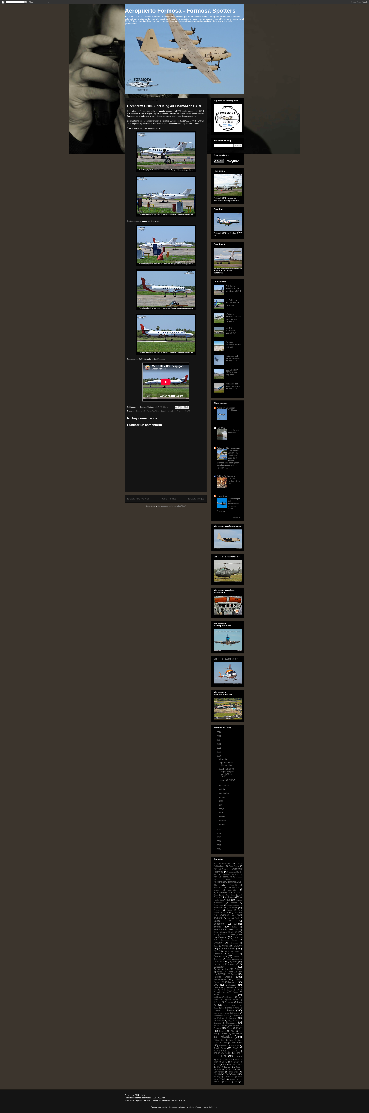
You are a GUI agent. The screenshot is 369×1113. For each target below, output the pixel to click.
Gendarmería (220, 979)
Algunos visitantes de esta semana (233, 344)
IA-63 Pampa (232, 992)
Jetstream (229, 1002)
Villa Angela (218, 1077)
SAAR (216, 1051)
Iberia (216, 994)
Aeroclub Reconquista (223, 877)
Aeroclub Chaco (221, 869)
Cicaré (216, 946)
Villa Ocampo (230, 1077)
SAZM (227, 1060)
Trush (219, 1069)
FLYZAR (222, 974)
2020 (219, 756)
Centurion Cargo (229, 940)
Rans (225, 1043)
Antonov (217, 910)
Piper (239, 1028)
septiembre (224, 793)
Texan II (239, 1067)
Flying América (152, 411)
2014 (219, 849)
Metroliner (171, 411)
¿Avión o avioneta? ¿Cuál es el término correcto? (233, 317)
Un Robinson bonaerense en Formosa (232, 302)
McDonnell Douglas (226, 1018)
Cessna (218, 942)
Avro (229, 918)
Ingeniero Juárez (231, 1000)
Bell (235, 924)
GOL (216, 985)
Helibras (229, 987)
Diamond (236, 956)
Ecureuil (220, 961)
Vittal (223, 1079)
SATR (219, 1059)
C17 (215, 935)
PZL (230, 1040)
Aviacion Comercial (226, 408)
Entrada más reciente (138, 498)
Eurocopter (219, 967)
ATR (226, 912)
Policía (224, 1034)
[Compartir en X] (181, 407)
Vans (235, 1074)
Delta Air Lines (233, 954)
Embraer (230, 964)
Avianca (238, 912)
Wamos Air (234, 1079)
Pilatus (229, 1028)
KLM (225, 1005)
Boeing (217, 926)
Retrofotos (223, 1046)
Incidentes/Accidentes (223, 997)
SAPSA (217, 1053)
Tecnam (227, 1067)
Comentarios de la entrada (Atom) (172, 506)
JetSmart (217, 1002)
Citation (238, 945)
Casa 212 (237, 937)
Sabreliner (235, 1051)
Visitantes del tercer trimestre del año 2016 (233, 358)
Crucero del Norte (231, 951)
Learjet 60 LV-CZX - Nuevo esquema (232, 372)
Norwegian (217, 1023)
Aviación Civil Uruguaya (228, 448)
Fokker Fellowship (226, 476)
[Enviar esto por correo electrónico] (176, 407)
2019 (219, 829)
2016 (219, 841)
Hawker (217, 987)
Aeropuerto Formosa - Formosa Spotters (180, 10)
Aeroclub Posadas (230, 874)
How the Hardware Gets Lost (234, 480)
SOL (225, 1065)
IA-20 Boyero (227, 990)
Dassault (218, 954)
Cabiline (222, 935)
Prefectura (237, 1033)
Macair (226, 1016)
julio (221, 801)
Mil (229, 1020)
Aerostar (235, 888)
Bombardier (220, 929)
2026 (219, 732)
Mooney (235, 1021)
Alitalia (234, 903)
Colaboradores (227, 948)
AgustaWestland (220, 892)
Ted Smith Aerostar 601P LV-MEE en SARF (234, 288)
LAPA (233, 1005)
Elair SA (217, 964)
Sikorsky (235, 1062)
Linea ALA (222, 496)
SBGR (216, 1062)
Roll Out (221, 428)
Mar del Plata (237, 1016)
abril (221, 812)
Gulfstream (231, 985)
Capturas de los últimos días (226, 763)
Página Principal (168, 498)
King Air (163, 411)
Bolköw (234, 927)
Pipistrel (222, 1031)
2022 (219, 748)
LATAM (217, 1010)
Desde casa (220, 956)
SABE (223, 1051)
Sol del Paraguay (236, 1064)
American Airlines (233, 905)
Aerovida (232, 890)
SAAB (235, 1048)
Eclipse (228, 959)
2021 (219, 752)
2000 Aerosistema (222, 863)
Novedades (231, 1023)
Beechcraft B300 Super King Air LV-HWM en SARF (226, 772)
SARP (239, 1057)
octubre (223, 789)
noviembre (224, 785)
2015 (219, 845)
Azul (237, 918)
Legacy (216, 1013)
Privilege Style (219, 1040)
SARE (239, 1053)
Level (224, 1013)
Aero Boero (234, 866)
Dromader (218, 959)
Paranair (236, 1025)
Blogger (214, 1107)
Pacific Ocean (220, 1025)
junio (221, 805)
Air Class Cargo (228, 895)
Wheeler (226, 1082)
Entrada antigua (196, 498)
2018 (219, 833)
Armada (229, 910)
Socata (217, 1065)
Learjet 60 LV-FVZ (227, 780)
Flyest (219, 972)
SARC (227, 1053)
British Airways (220, 932)
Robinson (235, 1046)
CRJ (216, 951)
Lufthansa (234, 1013)
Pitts (232, 1031)
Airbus (226, 900)
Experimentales (221, 969)
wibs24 (191, 1107)
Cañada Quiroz (235, 935)
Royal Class (220, 1048)
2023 (219, 744)
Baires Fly (222, 921)
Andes (234, 907)
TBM (218, 1067)
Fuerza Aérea (223, 976)
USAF (227, 1074)
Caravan (222, 937)
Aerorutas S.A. (220, 887)
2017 (219, 837)
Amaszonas (219, 905)
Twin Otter (233, 1072)
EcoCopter (238, 959)
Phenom (217, 1028)
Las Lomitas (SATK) (230, 1008)
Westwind (217, 1082)
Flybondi (238, 969)
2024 (219, 740)
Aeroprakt (233, 885)
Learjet (231, 1010)
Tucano (229, 1069)
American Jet (220, 907)
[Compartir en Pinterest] (187, 407)
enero (222, 824)
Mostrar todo (237, 517)
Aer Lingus (232, 410)
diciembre (224, 759)
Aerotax (216, 890)
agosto (222, 797)
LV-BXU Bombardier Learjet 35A (231, 330)
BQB (236, 930)
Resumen (237, 1042)
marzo (222, 816)
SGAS (224, 1062)
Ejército (233, 961)
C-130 (234, 932)
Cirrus (225, 946)
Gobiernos (230, 982)
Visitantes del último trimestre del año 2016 (233, 386)
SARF (187, 411)
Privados (180, 411)
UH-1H (217, 1074)
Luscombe (217, 1016)
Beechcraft (140, 411)
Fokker (234, 974)
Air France (230, 897)
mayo (222, 809)
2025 (219, 736)
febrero (222, 820)
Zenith (236, 1082)
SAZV (237, 1059)
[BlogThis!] (179, 407)
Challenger (234, 943)
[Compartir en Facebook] (184, 407)
